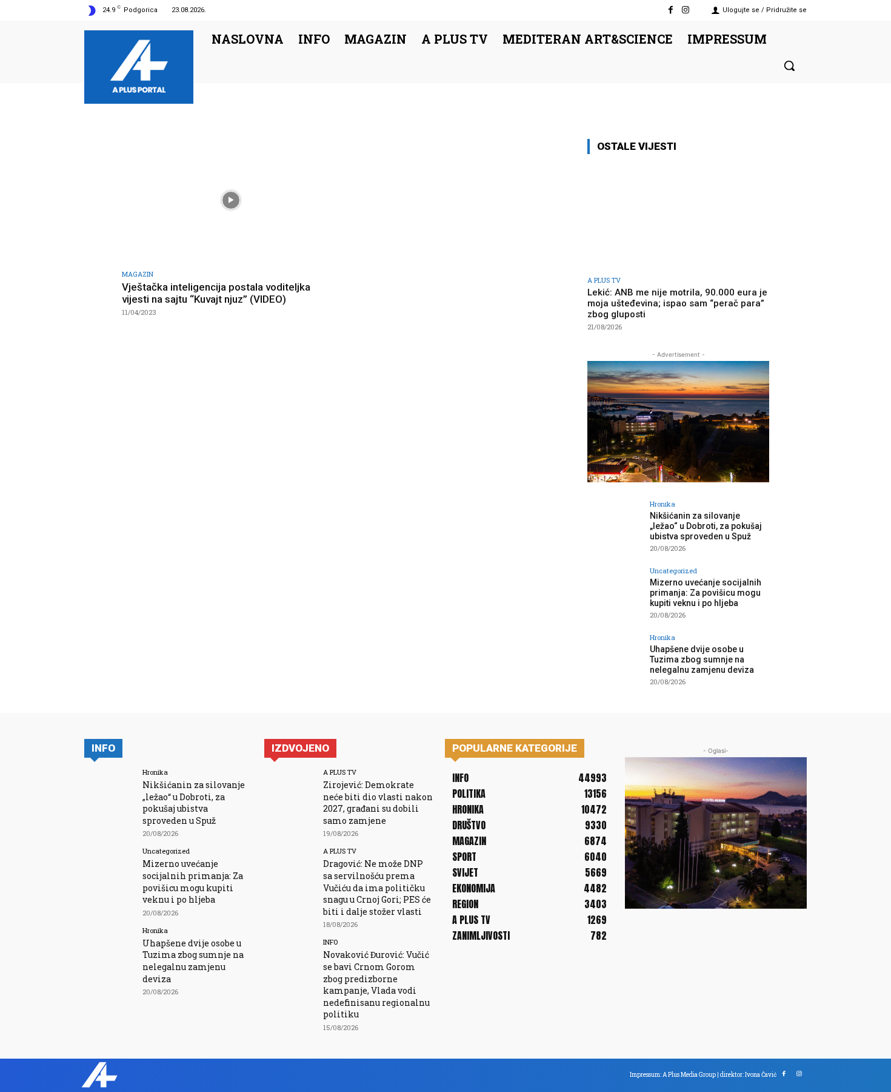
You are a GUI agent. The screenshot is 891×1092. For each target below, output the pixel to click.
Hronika (662, 503)
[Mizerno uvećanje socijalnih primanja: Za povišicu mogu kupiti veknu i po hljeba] (614, 594)
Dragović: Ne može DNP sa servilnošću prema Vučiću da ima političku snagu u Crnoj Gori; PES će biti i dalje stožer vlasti (377, 887)
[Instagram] (685, 10)
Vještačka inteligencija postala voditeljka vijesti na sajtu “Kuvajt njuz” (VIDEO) (216, 293)
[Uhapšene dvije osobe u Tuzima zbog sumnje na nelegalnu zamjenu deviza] (614, 661)
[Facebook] (670, 10)
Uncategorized (673, 570)
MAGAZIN (137, 274)
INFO (330, 942)
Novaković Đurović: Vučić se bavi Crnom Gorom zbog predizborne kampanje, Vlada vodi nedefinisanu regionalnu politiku (376, 984)
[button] (789, 65)
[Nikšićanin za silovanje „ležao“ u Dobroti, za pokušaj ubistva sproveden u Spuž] (614, 527)
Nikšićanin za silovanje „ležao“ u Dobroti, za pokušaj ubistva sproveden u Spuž (706, 526)
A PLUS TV (604, 280)
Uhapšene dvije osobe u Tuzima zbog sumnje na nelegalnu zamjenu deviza (702, 659)
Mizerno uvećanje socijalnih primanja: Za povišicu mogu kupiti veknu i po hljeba (705, 593)
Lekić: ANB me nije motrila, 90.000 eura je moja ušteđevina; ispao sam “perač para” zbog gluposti (677, 303)
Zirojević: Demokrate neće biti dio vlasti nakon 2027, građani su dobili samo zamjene (378, 802)
